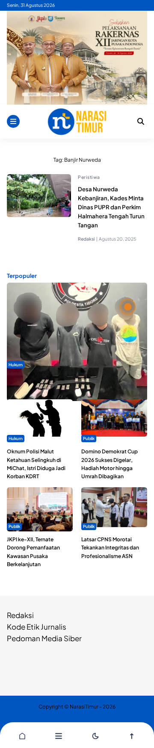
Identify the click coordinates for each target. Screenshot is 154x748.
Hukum (16, 364)
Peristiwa (89, 177)
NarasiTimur (84, 706)
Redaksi (20, 615)
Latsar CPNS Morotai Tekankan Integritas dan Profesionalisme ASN (110, 547)
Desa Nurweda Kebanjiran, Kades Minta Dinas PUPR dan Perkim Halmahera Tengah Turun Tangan (111, 207)
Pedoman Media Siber (44, 638)
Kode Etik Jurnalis (36, 626)
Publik (89, 438)
